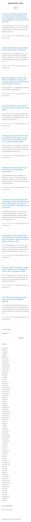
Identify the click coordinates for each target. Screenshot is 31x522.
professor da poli (8, 509)
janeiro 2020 (5, 478)
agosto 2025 (5, 371)
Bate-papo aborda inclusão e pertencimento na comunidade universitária (14, 169)
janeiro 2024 (5, 409)
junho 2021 (4, 454)
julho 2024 (4, 397)
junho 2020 (4, 468)
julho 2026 (4, 350)
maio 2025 (4, 377)
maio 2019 (4, 494)
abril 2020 (4, 472)
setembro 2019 (5, 486)
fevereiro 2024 (5, 407)
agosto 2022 (5, 443)
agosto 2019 (5, 488)
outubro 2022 (5, 439)
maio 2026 (4, 354)
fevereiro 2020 (5, 476)
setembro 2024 (5, 393)
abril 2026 (4, 356)
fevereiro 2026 (5, 360)
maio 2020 (4, 470)
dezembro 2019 (6, 480)
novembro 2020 (6, 464)
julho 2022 (4, 444)
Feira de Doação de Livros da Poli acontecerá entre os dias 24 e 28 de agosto (15, 108)
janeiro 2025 (5, 385)
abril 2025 (4, 379)
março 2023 (5, 429)
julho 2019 (4, 490)
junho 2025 (4, 375)
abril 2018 (4, 500)
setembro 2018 (5, 496)
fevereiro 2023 (5, 431)
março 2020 (5, 474)
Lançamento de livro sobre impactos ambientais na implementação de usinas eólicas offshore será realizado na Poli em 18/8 (15, 238)
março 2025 (5, 381)
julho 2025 (4, 373)
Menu (15, 7)
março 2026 (5, 358)
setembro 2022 (5, 441)
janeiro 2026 (5, 362)
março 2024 (5, 405)
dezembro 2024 (6, 387)
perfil (3, 509)
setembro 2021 (5, 450)
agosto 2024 (5, 395)
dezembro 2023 (6, 411)
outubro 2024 (5, 391)
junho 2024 (4, 399)
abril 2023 (4, 427)
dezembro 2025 (6, 364)
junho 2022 (4, 446)
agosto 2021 (5, 452)
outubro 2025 (5, 367)
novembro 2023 (6, 413)
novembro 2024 (6, 389)
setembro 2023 (5, 417)
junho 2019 (4, 492)
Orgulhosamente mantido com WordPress (11, 519)
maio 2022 (4, 448)
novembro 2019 (6, 482)
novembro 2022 (6, 437)
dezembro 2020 (6, 462)
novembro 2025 (6, 365)
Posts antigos (6, 329)
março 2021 (5, 460)
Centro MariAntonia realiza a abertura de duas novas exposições (15, 49)
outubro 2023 (5, 415)
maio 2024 (4, 401)
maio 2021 (4, 456)
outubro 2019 (5, 484)
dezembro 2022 (6, 435)
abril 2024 (4, 403)
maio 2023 (4, 425)
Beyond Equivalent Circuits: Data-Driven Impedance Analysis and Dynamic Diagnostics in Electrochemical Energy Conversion (15, 81)
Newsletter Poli (15, 3)
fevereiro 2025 (5, 383)
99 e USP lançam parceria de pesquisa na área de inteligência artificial (14, 299)
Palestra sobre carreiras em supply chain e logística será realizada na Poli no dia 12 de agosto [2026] (15, 269)
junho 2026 (4, 352)
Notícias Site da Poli (20, 35)
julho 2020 (4, 466)
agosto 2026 (5, 348)
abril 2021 (4, 458)
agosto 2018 (5, 498)
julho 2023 (4, 421)
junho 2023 (4, 423)
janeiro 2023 (5, 433)
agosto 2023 (5, 419)
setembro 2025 (5, 369)
